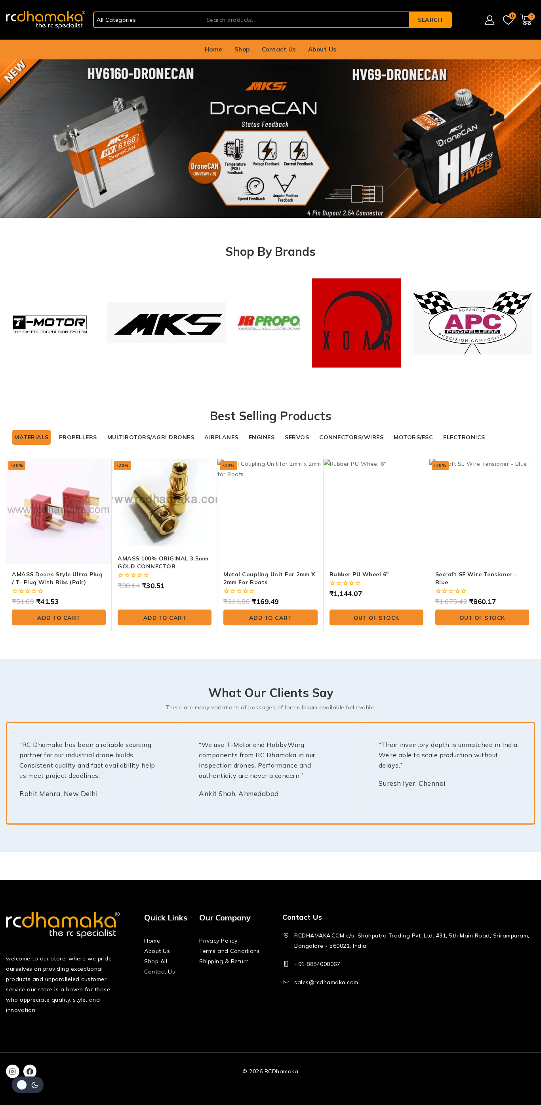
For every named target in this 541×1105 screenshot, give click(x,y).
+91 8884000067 (317, 964)
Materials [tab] (31, 437)
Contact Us (279, 49)
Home (214, 49)
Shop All (155, 961)
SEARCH (430, 19)
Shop (242, 49)
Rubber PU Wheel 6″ (359, 574)
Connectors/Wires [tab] (351, 437)
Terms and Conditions (229, 950)
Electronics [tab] (464, 437)
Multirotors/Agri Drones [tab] (150, 437)
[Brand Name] (50, 323)
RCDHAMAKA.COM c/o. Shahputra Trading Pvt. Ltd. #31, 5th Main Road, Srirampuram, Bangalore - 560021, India (412, 940)
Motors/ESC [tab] (413, 437)
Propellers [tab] (78, 437)
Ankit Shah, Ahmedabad (239, 793)
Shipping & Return (224, 961)
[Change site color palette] (28, 1084)
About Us (322, 49)
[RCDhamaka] (45, 20)
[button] (59, 617)
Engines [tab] (262, 437)
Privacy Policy (218, 940)
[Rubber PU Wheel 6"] (376, 511)
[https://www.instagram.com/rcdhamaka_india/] (12, 1071)
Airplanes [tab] (221, 437)
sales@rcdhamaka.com (326, 982)
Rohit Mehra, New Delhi (58, 793)
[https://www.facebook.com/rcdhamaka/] (30, 1071)
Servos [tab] (297, 437)
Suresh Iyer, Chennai (412, 783)
